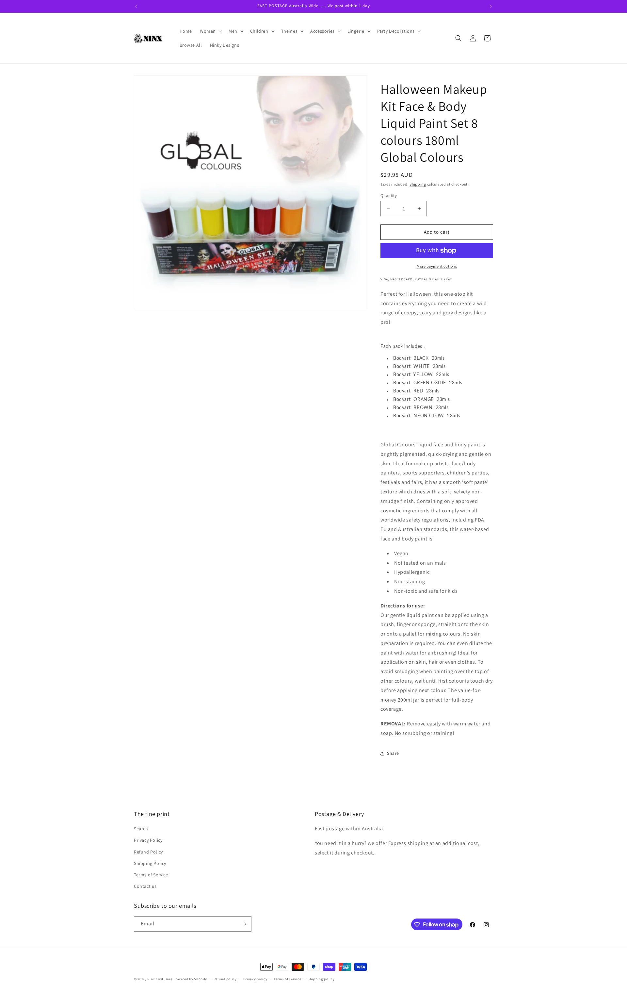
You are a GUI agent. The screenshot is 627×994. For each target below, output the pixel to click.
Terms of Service (151, 875)
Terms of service (287, 979)
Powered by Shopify (190, 979)
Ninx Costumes (160, 979)
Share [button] (393, 753)
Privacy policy (255, 979)
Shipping (418, 184)
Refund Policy (148, 852)
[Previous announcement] (136, 6)
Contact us (145, 886)
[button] (210, 31)
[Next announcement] (491, 6)
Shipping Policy (150, 863)
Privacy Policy (148, 840)
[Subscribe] (244, 924)
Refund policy (225, 979)
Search (141, 829)
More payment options (437, 266)
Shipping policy (321, 979)
